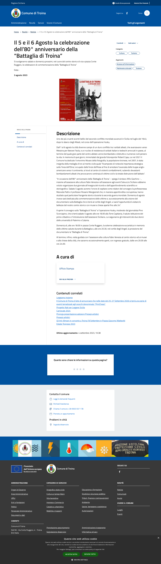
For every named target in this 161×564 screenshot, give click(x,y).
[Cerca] (147, 13)
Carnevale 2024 (63, 310)
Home (16, 31)
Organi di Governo (18, 489)
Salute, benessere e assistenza (94, 506)
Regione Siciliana (18, 3)
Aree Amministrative (19, 494)
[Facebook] (126, 13)
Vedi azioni (132, 43)
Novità (24, 31)
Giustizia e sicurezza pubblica (93, 493)
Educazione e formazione (92, 489)
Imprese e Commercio (55, 502)
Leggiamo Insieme (64, 297)
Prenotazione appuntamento (58, 527)
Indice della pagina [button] (23, 130)
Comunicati (121, 494)
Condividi (120, 43)
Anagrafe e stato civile (55, 489)
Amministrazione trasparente (93, 527)
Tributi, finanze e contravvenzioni (95, 498)
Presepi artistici (63, 317)
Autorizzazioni (87, 510)
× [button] (158, 538)
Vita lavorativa (52, 498)
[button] (80, 559)
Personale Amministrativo (21, 511)
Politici (14, 506)
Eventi (119, 514)
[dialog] (80, 549)
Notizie (33, 31)
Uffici (13, 498)
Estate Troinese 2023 (65, 324)
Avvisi (119, 498)
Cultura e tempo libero (55, 494)
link (103, 549)
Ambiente (86, 502)
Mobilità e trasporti (54, 511)
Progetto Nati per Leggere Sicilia (70, 307)
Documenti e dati (18, 515)
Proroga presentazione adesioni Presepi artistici (77, 314)
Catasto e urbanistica (55, 506)
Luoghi (120, 509)
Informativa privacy (89, 531)
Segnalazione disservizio (56, 531)
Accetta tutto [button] (71, 554)
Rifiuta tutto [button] (90, 554)
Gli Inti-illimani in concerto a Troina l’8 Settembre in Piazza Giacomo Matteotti (90, 320)
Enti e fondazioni (18, 502)
